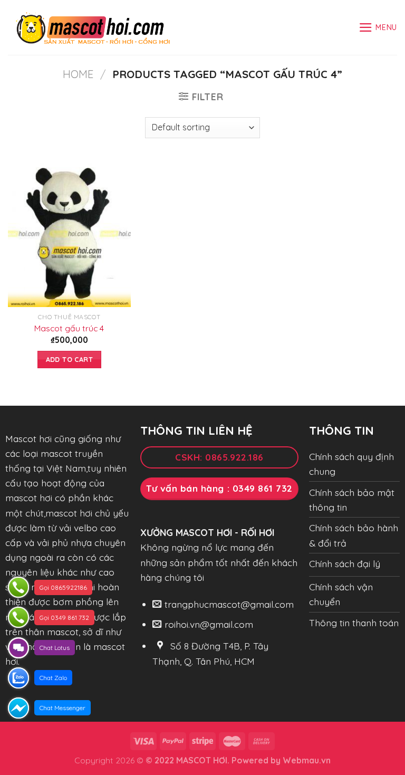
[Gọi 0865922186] (18, 587)
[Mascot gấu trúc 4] (69, 233)
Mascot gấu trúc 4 (69, 328)
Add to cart (69, 359)
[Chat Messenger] (18, 708)
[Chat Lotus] (18, 647)
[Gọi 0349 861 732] (18, 617)
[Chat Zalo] (18, 677)
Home (78, 74)
